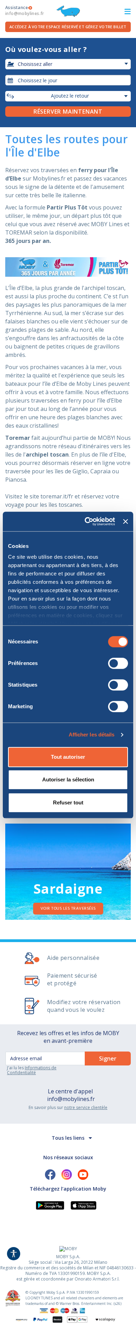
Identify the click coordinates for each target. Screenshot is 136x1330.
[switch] (118, 663)
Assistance (24, 10)
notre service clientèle (85, 1107)
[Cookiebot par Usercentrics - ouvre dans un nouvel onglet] (86, 521)
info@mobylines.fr (71, 1099)
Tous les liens (68, 1137)
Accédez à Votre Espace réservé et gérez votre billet (67, 26)
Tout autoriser (68, 757)
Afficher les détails (92, 734)
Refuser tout (68, 802)
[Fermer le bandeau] (125, 521)
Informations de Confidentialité (31, 1070)
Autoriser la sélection (68, 779)
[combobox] (68, 80)
